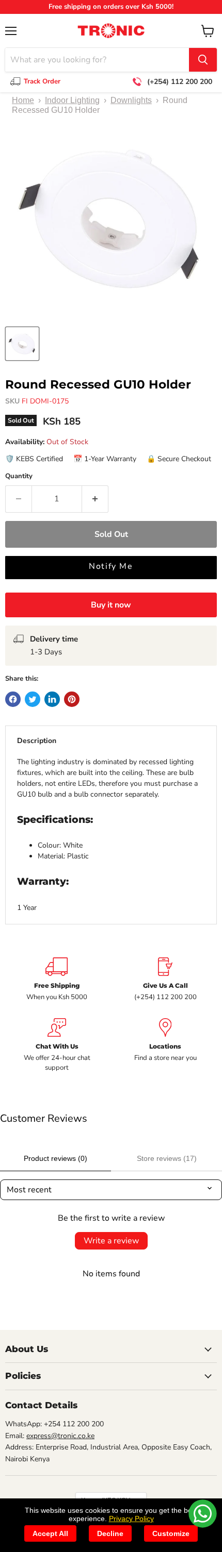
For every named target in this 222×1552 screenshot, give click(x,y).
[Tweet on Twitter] (32, 699)
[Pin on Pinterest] (72, 699)
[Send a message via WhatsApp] (202, 1513)
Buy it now (111, 605)
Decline (110, 1533)
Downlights (131, 100)
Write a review (111, 1240)
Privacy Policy (131, 1518)
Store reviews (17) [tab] (167, 1158)
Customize (170, 1533)
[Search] (203, 60)
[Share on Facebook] (13, 699)
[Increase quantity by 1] (95, 498)
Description (36, 741)
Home (23, 100)
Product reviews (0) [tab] (55, 1158)
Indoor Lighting (72, 100)
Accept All (50, 1533)
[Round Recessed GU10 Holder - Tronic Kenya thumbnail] (22, 343)
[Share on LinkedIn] (52, 699)
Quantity (19, 476)
